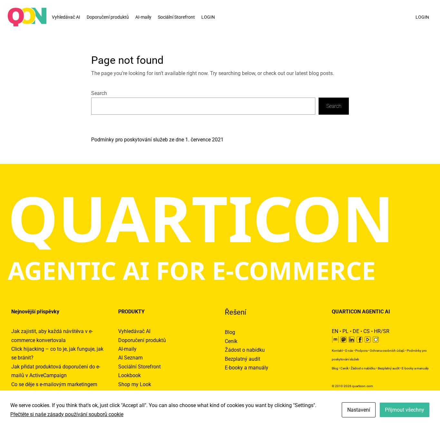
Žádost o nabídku (245, 350)
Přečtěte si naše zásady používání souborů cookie (66, 414)
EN (335, 331)
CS (366, 331)
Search (99, 93)
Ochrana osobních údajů (387, 350)
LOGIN (208, 17)
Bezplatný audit (242, 359)
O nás (349, 350)
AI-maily (143, 17)
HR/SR (381, 331)
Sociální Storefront (176, 17)
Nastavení (358, 410)
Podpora (361, 350)
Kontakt (337, 350)
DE (356, 331)
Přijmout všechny (404, 410)
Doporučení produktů (108, 17)
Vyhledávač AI (66, 17)
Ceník (231, 341)
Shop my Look (134, 384)
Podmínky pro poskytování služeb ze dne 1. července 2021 (157, 140)
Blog (230, 332)
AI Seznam (130, 358)
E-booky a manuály (246, 368)
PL (345, 331)
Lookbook (129, 375)
